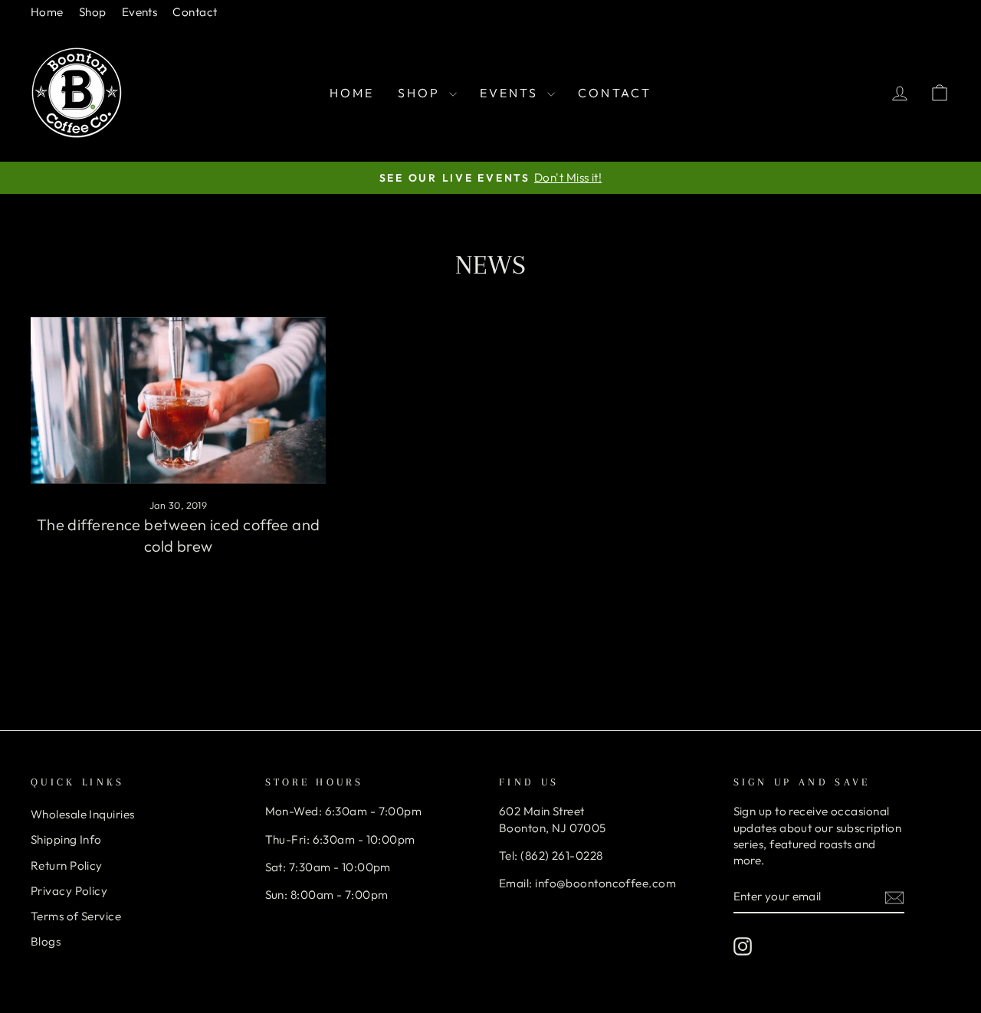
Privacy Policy (69, 891)
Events (140, 12)
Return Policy (67, 865)
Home (47, 12)
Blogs (46, 941)
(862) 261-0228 (561, 855)
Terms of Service (76, 916)
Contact (194, 12)
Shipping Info (66, 839)
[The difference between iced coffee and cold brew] (178, 400)
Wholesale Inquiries (83, 814)
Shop (93, 12)
